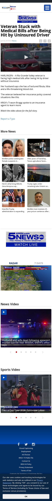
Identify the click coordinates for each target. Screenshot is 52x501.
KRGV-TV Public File (26, 458)
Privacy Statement (26, 467)
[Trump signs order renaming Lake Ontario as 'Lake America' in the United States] (38, 173)
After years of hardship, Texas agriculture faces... (37, 159)
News (14, 41)
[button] (26, 57)
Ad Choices (26, 455)
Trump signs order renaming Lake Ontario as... (38, 185)
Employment (26, 451)
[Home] (18, 8)
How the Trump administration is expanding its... (13, 211)
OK (26, 496)
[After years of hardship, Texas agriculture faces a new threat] (38, 148)
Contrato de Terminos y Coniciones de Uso (26, 474)
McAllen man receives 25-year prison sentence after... (38, 210)
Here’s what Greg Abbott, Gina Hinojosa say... (12, 185)
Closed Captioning (26, 448)
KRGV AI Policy (26, 464)
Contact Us (26, 461)
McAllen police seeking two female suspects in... (13, 159)
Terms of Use (26, 470)
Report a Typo (8, 118)
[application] (26, 57)
